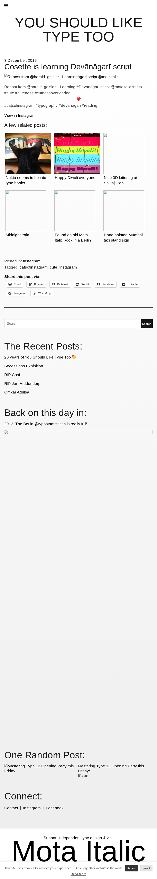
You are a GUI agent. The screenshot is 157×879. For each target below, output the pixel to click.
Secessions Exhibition (23, 366)
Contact (11, 808)
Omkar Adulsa (16, 392)
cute (53, 267)
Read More (78, 874)
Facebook (55, 808)
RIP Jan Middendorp (22, 383)
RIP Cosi (12, 375)
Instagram (31, 261)
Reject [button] (146, 868)
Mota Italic (78, 851)
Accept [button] (131, 868)
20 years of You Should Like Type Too (38, 357)
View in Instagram (20, 115)
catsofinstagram (34, 267)
